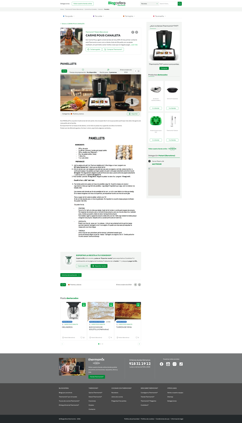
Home (62, 9)
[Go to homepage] (116, 3)
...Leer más (134, 45)
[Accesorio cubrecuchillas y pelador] (156, 89)
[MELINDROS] (73, 313)
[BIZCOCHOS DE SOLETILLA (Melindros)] (101, 313)
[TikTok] (181, 364)
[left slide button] (62, 344)
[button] (149, 4)
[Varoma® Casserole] (172, 89)
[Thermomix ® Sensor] (172, 120)
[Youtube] (168, 364)
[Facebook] (161, 364)
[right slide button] (139, 344)
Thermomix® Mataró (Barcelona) (74, 9)
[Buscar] (180, 4)
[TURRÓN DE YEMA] (128, 313)
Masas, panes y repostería (97, 321)
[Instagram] (174, 364)
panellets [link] (106, 9)
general (100, 9)
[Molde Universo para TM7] (156, 120)
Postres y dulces (67, 321)
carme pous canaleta (91, 9)
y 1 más (108, 321)
